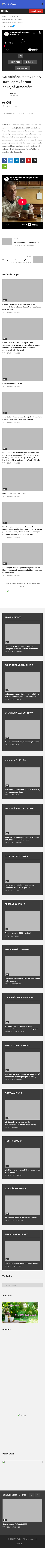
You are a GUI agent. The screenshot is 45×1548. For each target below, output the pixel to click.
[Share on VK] (34, 160)
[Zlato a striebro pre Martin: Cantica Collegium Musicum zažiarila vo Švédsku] (22, 634)
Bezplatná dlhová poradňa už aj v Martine (22, 1263)
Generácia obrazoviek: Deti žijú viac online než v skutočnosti (22, 980)
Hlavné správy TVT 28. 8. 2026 (15, 1524)
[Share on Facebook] (4, 160)
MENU (5, 11)
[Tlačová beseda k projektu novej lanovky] (22, 729)
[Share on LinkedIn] (16, 160)
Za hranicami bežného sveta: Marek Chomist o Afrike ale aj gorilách (19, 886)
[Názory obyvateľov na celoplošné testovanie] (22, 259)
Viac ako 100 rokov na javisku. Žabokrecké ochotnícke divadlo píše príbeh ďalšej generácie (22, 1075)
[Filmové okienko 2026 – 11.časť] (22, 921)
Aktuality (21, 113)
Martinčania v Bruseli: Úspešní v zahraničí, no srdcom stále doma (22, 791)
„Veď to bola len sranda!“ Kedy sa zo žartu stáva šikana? (22, 1171)
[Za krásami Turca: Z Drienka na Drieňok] (22, 1205)
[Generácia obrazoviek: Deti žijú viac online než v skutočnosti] (22, 966)
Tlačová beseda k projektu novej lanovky (22, 742)
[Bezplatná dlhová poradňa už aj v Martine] (22, 1251)
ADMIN (19, 1544)
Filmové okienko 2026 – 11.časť (18, 933)
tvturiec (13, 93)
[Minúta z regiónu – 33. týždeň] (22, 479)
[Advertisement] (22, 1358)
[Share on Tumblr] (22, 160)
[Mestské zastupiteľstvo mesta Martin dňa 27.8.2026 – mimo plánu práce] (22, 825)
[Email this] (4, 166)
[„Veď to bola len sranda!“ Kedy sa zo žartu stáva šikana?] (22, 1157)
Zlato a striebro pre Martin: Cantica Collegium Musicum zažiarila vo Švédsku (21, 647)
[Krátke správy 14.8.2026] (22, 369)
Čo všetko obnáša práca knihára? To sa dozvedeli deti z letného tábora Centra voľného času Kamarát (21, 306)
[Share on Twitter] (10, 160)
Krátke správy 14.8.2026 (12, 383)
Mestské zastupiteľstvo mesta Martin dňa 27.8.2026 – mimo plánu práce (22, 838)
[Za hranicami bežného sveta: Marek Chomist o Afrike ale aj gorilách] (22, 873)
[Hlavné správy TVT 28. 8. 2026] (22, 1510)
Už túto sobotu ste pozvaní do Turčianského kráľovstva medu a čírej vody (20, 1123)
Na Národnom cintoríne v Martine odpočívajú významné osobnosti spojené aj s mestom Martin (22, 1027)
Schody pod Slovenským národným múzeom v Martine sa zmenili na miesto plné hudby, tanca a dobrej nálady (22, 570)
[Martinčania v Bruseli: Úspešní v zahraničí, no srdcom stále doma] (22, 777)
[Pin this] (28, 160)
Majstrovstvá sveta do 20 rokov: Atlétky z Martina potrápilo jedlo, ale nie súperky (22, 695)
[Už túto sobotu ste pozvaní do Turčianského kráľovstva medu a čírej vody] (22, 1110)
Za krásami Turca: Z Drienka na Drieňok (21, 1218)
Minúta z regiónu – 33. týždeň (14, 493)
